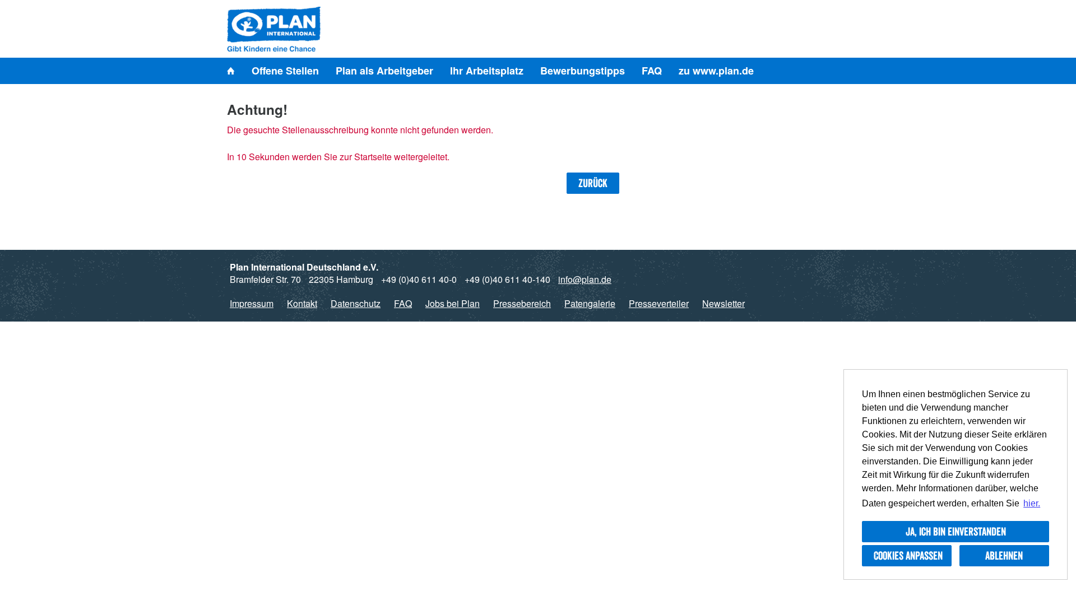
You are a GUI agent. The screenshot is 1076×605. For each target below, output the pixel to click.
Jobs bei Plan (452, 303)
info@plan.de (584, 279)
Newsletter (723, 303)
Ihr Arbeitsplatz (486, 70)
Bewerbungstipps (582, 70)
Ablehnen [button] (1004, 555)
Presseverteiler (659, 303)
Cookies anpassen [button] (908, 555)
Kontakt (302, 303)
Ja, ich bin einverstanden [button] (956, 531)
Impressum (251, 303)
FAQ (652, 70)
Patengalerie (589, 303)
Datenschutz (356, 303)
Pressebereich (522, 303)
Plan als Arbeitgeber (384, 70)
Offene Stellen (285, 70)
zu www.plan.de (716, 70)
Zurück (592, 183)
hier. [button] (1031, 503)
